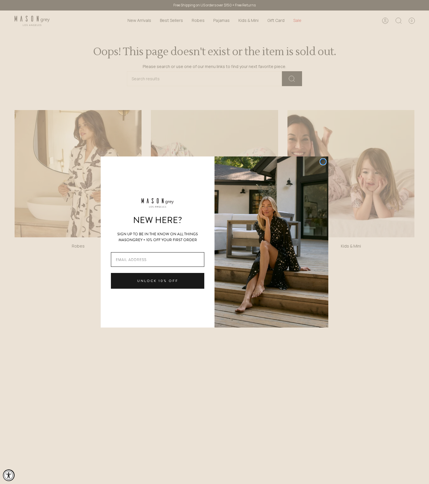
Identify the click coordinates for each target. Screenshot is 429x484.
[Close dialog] (323, 162)
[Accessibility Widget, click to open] (9, 475)
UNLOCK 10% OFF (157, 280)
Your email (121, 247)
